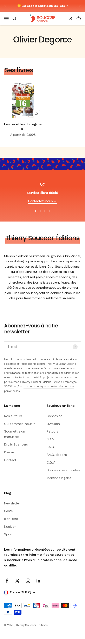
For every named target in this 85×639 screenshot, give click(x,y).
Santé (8, 511)
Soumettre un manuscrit (14, 434)
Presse (9, 452)
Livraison (53, 424)
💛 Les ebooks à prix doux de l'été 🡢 (42, 6)
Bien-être (11, 519)
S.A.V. (51, 439)
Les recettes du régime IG (23, 127)
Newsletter (12, 503)
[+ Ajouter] (36, 113)
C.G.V (51, 462)
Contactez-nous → (42, 201)
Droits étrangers (16, 444)
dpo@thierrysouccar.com (58, 377)
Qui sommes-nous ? (19, 424)
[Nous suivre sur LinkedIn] (38, 581)
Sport (8, 534)
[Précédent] (5, 6)
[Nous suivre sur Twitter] (17, 581)
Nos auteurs (13, 416)
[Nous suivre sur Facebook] (7, 581)
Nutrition (10, 526)
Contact (10, 460)
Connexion (55, 416)
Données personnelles (63, 470)
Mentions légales (59, 478)
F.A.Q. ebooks (57, 455)
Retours (52, 431)
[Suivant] (80, 6)
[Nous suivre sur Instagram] (28, 581)
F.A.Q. (51, 447)
